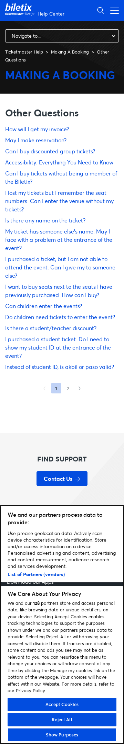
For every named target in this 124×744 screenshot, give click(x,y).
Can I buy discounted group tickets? (50, 151)
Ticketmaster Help (24, 52)
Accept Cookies (62, 704)
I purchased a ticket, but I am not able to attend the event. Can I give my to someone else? (60, 267)
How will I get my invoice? (37, 129)
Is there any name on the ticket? (45, 220)
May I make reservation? (35, 140)
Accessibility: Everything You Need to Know (59, 162)
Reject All (62, 719)
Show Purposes (62, 735)
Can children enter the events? (43, 305)
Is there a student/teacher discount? (50, 328)
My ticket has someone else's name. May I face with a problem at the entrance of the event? (58, 239)
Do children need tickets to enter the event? (60, 317)
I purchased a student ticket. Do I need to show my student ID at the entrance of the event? (58, 347)
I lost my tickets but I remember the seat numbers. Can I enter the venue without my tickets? (59, 201)
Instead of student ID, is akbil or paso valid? (59, 366)
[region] (62, 624)
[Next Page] (79, 388)
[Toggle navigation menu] (112, 10)
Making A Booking (70, 52)
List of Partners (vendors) (36, 574)
